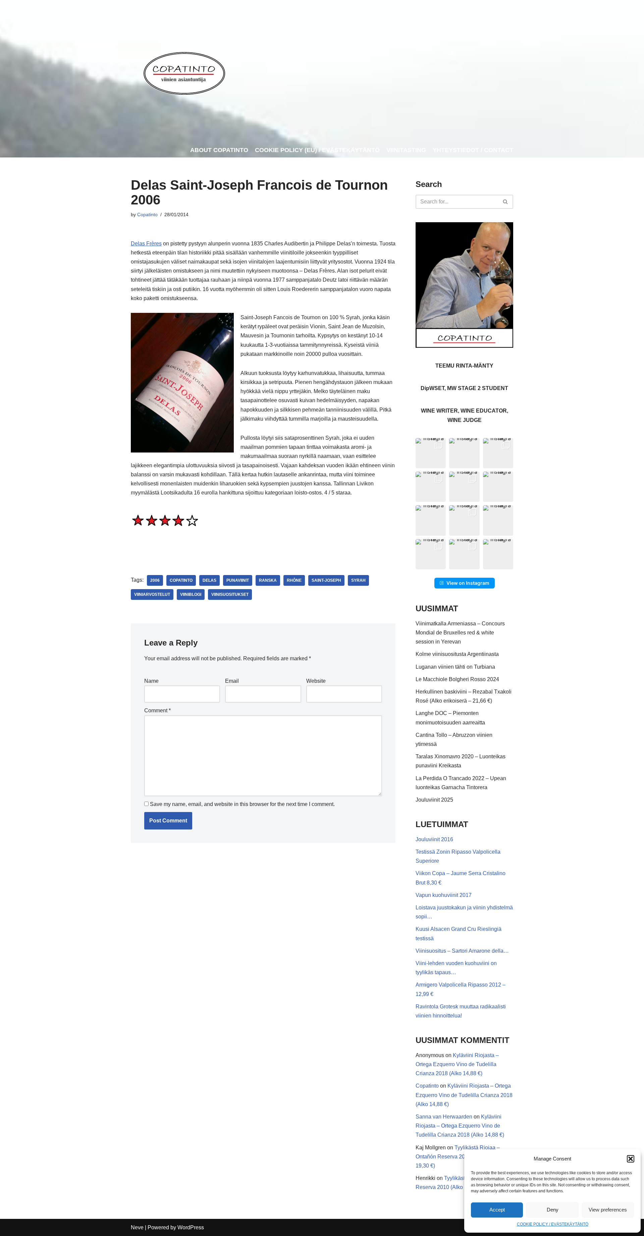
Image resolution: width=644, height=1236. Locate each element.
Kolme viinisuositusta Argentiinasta (457, 654)
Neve (137, 1227)
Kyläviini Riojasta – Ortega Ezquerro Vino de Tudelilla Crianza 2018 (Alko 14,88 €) (457, 1064)
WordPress (190, 1227)
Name (151, 681)
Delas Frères (146, 243)
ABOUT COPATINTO (219, 150)
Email (232, 681)
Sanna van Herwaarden (444, 1117)
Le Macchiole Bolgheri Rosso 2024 (457, 679)
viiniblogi (190, 594)
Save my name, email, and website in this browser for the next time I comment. (242, 804)
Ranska (268, 580)
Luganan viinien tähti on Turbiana (455, 667)
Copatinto (147, 214)
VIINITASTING (406, 150)
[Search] (505, 202)
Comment (157, 710)
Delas (209, 580)
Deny (552, 1210)
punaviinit (237, 580)
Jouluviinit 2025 (434, 800)
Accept (497, 1210)
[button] (630, 1158)
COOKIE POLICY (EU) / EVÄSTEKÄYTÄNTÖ (317, 150)
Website (316, 681)
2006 (155, 580)
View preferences (608, 1210)
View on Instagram (467, 583)
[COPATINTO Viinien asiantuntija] (184, 71)
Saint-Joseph (326, 580)
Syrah (358, 580)
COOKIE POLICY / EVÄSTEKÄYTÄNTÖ (552, 1224)
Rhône (294, 580)
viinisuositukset (230, 594)
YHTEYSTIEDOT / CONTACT (473, 150)
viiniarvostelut (152, 594)
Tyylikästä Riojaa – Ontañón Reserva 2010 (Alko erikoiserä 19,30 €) (462, 1157)
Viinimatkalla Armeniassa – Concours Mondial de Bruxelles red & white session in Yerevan (460, 633)
